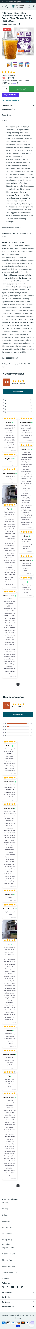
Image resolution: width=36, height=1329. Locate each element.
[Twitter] (22, 1287)
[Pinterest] (7, 1287)
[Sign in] (29, 6)
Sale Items (5, 1278)
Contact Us (6, 1221)
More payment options (10, 100)
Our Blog (5, 1209)
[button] (2, 1)
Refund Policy (7, 1233)
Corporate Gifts (8, 1248)
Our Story (5, 1203)
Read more (28, 1)
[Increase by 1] (7, 87)
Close (18, 1292)
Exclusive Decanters (9, 1272)
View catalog (3, 7)
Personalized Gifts (9, 1254)
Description (7, 105)
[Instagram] (3, 1287)
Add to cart (21, 89)
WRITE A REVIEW (18, 391)
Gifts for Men (7, 1260)
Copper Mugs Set (8, 1266)
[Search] (7, 6)
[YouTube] (12, 1287)
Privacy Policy (7, 1240)
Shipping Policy (7, 1227)
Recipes (5, 1215)
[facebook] (17, 1287)
